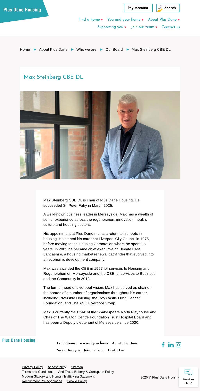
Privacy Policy (32, 367)
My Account (138, 8)
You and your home (123, 20)
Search (170, 8)
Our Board (114, 49)
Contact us (171, 27)
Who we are (86, 49)
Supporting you (110, 27)
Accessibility (57, 367)
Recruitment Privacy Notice (42, 381)
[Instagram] (176, 347)
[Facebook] (161, 347)
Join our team (142, 27)
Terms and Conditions (38, 372)
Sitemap (77, 367)
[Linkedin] (168, 347)
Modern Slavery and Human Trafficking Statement (58, 376)
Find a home (89, 20)
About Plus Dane (162, 20)
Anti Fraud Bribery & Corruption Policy (86, 372)
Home (25, 49)
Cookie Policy (77, 381)
